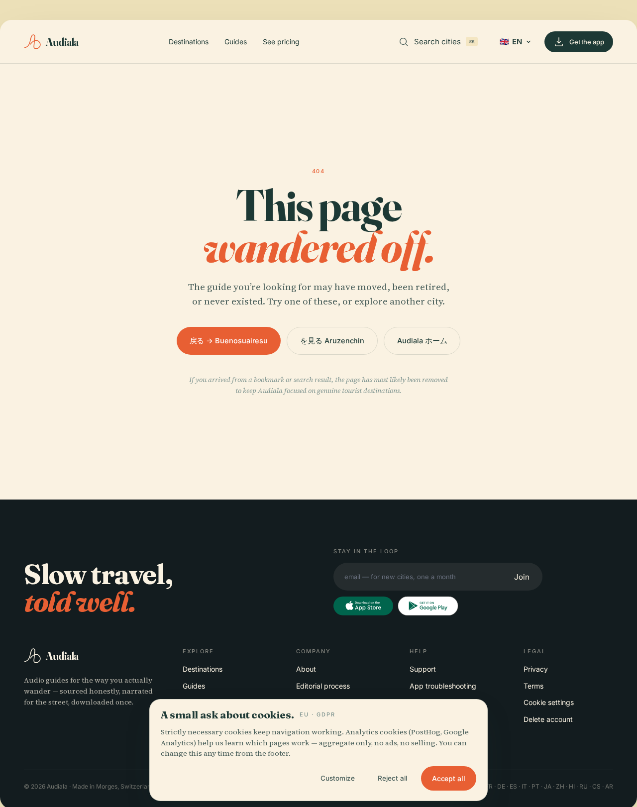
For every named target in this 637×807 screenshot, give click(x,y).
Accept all (448, 778)
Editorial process (323, 686)
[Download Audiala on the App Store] (363, 606)
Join (522, 577)
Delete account (548, 719)
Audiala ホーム (422, 340)
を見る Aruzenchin (332, 340)
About (306, 669)
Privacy (536, 669)
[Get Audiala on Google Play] (428, 606)
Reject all (392, 778)
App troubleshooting (443, 686)
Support (423, 669)
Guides (235, 41)
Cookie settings (549, 702)
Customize (337, 778)
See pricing (281, 41)
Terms (533, 686)
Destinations (189, 41)
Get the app (586, 42)
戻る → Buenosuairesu (229, 340)
